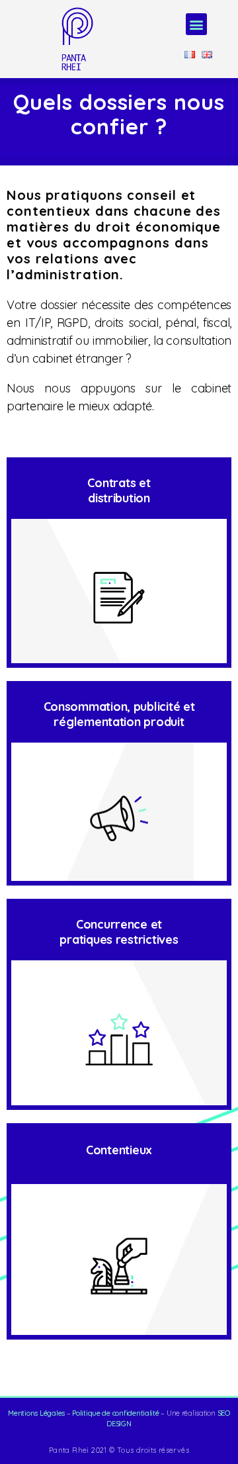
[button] (197, 24)
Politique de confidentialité (115, 1413)
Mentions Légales (36, 1413)
